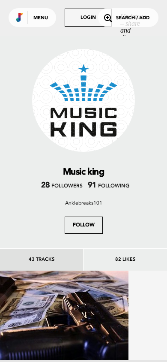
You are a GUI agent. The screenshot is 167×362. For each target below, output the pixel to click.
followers (62, 186)
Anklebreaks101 (83, 203)
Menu (40, 18)
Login (88, 17)
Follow (84, 225)
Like (37, 335)
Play (64, 335)
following (108, 186)
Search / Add (132, 18)
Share (91, 335)
